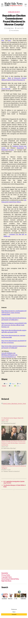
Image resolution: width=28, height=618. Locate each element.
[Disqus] (14, 511)
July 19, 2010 (20, 28)
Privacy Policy (5, 575)
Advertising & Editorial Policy (10, 579)
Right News (11, 28)
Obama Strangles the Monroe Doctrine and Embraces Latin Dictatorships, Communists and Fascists (13, 443)
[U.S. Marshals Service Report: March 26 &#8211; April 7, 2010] (14, 410)
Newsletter (4, 573)
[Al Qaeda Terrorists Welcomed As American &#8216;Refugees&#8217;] (14, 458)
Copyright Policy (6, 577)
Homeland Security (14, 12)
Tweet (4, 385)
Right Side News (6, 581)
